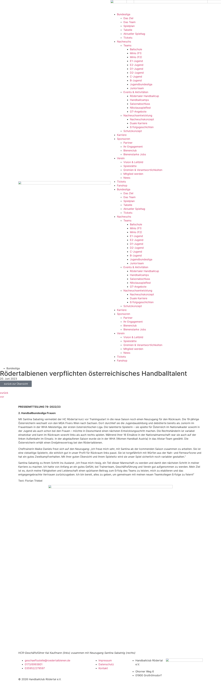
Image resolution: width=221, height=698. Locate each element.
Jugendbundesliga (141, 259)
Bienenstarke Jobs (134, 329)
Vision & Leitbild (133, 337)
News (126, 352)
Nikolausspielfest (140, 282)
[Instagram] (59, 672)
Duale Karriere (138, 298)
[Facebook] (59, 662)
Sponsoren (123, 313)
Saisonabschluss (140, 278)
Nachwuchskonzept (142, 294)
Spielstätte (130, 341)
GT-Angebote (138, 286)
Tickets (121, 356)
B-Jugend (136, 255)
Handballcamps (139, 275)
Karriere (122, 310)
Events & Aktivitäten (135, 267)
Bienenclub (130, 325)
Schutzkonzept (132, 306)
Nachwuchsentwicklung (137, 290)
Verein (121, 333)
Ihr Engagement (133, 321)
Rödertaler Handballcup (144, 271)
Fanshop (122, 360)
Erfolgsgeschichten (142, 302)
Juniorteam (137, 263)
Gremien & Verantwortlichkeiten (142, 345)
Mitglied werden (133, 348)
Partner (128, 317)
